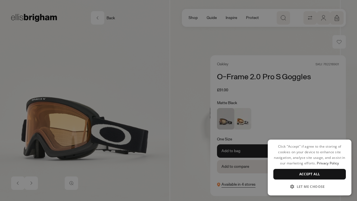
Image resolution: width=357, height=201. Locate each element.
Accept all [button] (309, 174)
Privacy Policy (328, 163)
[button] (309, 186)
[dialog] (309, 167)
